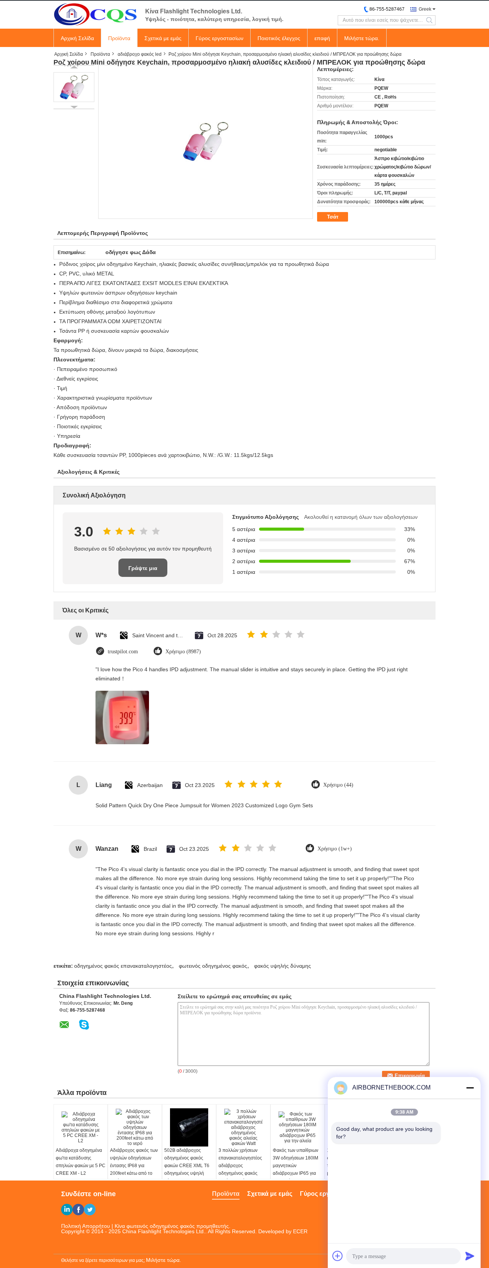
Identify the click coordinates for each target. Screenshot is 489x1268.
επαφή (322, 38)
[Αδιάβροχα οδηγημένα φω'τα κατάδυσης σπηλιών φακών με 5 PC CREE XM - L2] (80, 1127)
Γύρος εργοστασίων (219, 38)
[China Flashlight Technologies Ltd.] (95, 14)
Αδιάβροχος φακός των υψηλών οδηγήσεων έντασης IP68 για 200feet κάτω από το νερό (134, 1166)
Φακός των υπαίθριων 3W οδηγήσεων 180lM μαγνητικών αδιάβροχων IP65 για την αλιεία (295, 1166)
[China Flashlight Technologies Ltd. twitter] (90, 1209)
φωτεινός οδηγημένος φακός (213, 966)
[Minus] (469, 1087)
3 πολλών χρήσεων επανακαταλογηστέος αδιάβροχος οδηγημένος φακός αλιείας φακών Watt (240, 1166)
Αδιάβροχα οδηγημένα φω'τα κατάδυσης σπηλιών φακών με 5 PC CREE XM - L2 (80, 1162)
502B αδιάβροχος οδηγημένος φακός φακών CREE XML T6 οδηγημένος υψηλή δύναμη (186, 1166)
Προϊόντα (119, 38)
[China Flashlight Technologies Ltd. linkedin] (67, 1209)
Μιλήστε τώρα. (361, 38)
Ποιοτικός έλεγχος (278, 38)
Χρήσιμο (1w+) (334, 849)
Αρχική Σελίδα (77, 38)
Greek (425, 9)
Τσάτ (332, 217)
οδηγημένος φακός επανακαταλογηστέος (123, 966)
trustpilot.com (123, 651)
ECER (300, 1231)
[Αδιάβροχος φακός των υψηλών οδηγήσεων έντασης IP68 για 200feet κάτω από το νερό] (135, 1127)
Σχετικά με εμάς (162, 38)
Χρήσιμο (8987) (183, 651)
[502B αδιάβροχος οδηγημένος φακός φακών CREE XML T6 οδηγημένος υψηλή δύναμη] (189, 1127)
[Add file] (337, 1255)
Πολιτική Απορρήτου (85, 1226)
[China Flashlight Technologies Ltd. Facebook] (78, 1209)
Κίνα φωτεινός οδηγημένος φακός (155, 1226)
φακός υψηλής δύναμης (282, 966)
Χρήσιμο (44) (338, 785)
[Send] (470, 1255)
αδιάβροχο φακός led (140, 54)
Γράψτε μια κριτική (142, 571)
